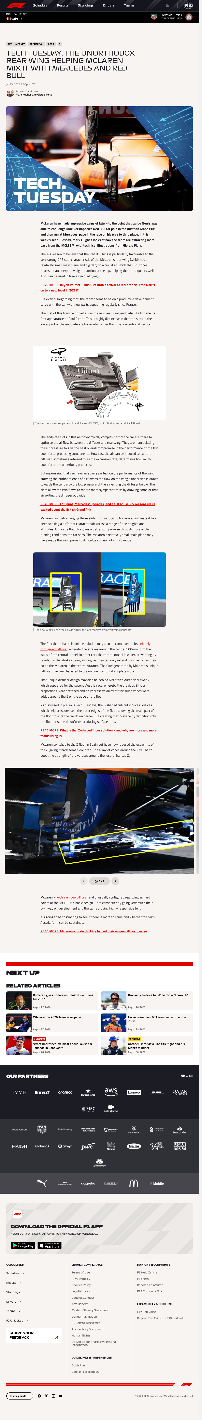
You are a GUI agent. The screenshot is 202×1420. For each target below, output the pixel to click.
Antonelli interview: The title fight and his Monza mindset (156, 1046)
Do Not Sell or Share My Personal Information (94, 1343)
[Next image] (115, 881)
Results (62, 5)
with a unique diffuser (72, 897)
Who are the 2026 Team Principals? (57, 1017)
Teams (129, 5)
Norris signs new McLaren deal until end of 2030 (157, 1019)
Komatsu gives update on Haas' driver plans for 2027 (63, 997)
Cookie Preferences (85, 1372)
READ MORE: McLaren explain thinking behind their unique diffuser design (93, 931)
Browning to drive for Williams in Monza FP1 (158, 995)
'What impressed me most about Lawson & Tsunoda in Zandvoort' (62, 1046)
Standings (86, 5)
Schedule (40, 5)
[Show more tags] (59, 44)
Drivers (109, 5)
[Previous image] (84, 881)
